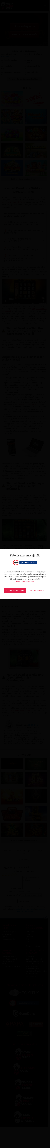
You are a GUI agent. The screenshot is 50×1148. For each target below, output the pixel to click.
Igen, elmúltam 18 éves (15, 590)
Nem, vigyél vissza (37, 590)
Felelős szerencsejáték (25, 581)
